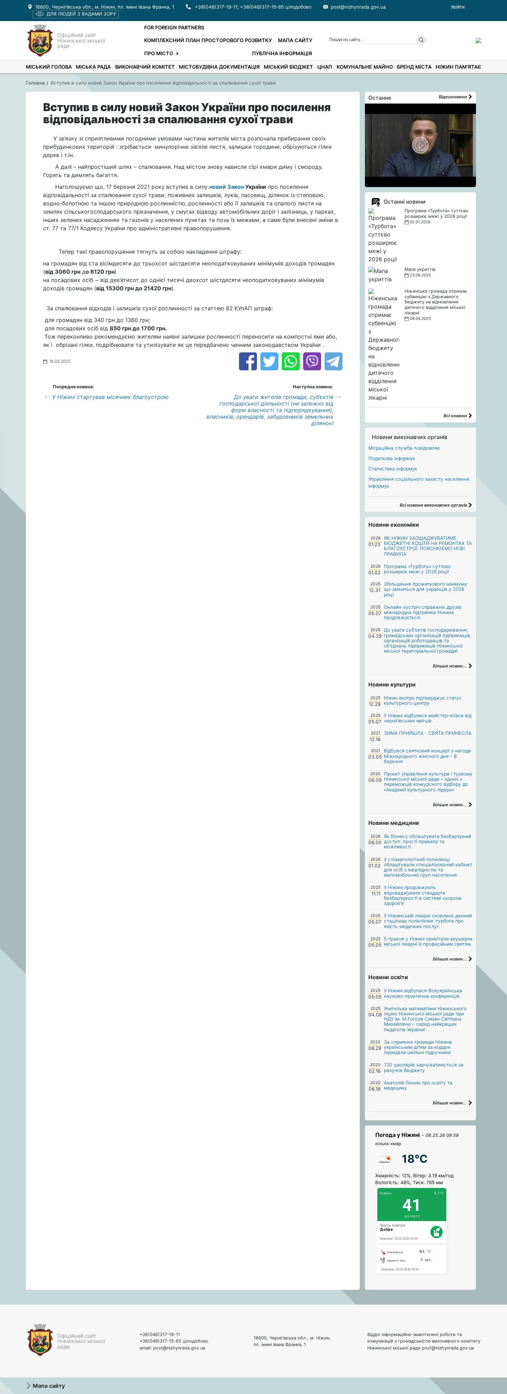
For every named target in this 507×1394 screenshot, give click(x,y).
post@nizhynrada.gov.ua (358, 7)
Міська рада (93, 67)
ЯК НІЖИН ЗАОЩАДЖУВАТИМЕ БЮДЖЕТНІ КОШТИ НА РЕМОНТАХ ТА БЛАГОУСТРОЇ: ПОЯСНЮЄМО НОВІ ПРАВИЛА (428, 546)
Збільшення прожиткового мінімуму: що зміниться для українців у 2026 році (426, 589)
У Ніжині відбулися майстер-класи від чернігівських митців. (427, 718)
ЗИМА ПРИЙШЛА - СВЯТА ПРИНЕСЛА (427, 733)
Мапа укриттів (420, 269)
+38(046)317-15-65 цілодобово (275, 7)
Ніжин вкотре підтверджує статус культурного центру (423, 700)
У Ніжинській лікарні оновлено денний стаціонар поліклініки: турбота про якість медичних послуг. (428, 921)
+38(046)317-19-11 (216, 7)
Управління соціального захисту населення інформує (418, 482)
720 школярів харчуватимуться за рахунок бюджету (424, 1067)
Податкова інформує (391, 458)
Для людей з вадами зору (81, 14)
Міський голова (49, 67)
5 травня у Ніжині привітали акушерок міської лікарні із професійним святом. (428, 941)
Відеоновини (453, 96)
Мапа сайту (295, 40)
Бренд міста (414, 67)
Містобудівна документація (219, 67)
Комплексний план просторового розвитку (208, 40)
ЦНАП (324, 67)
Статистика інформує (392, 468)
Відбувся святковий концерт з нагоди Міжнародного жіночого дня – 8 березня (427, 756)
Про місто (158, 53)
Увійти (458, 7)
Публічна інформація (282, 53)
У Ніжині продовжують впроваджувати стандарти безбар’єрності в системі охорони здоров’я (422, 895)
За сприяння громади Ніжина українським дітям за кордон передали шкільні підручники (418, 1047)
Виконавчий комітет (145, 67)
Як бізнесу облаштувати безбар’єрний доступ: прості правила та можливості (427, 841)
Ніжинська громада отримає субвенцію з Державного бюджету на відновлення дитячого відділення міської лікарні (436, 302)
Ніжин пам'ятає (458, 67)
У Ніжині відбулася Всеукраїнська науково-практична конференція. (423, 993)
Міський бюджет (288, 67)
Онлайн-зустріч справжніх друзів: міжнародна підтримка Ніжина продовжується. (423, 612)
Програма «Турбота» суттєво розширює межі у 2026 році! (436, 213)
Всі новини (456, 415)
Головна (35, 83)
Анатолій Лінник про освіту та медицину (418, 1085)
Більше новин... (450, 666)
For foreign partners (174, 27)
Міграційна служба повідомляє (404, 448)
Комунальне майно (365, 67)
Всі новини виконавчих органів (434, 505)
